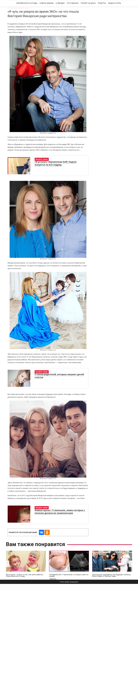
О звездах (60, 3)
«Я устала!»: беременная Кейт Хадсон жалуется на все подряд (56, 163)
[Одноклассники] (47, 532)
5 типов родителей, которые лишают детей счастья (59, 376)
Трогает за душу (88, 3)
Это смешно (72, 3)
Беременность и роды (26, 3)
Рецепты (102, 3)
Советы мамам (46, 3)
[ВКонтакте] (41, 532)
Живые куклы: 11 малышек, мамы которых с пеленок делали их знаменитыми (60, 512)
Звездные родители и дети (20, 8)
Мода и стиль (114, 3)
